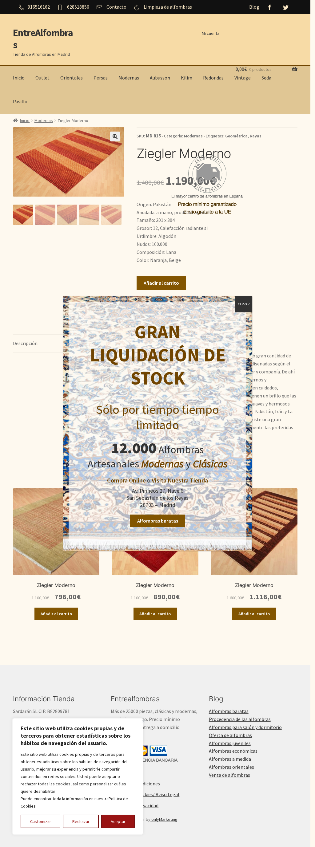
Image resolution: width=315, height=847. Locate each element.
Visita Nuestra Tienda (180, 480)
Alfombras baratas (157, 521)
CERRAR (243, 304)
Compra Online (126, 480)
